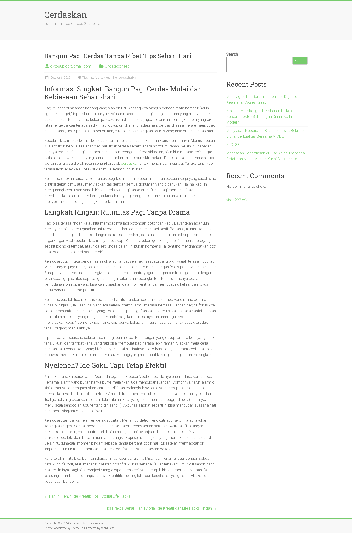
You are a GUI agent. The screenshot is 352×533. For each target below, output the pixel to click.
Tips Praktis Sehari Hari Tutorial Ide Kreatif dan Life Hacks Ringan (160, 508)
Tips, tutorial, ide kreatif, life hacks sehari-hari (110, 77)
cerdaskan (130, 163)
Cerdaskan (65, 14)
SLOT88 (232, 144)
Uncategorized (117, 66)
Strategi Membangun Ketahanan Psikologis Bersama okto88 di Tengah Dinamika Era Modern (262, 116)
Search (232, 54)
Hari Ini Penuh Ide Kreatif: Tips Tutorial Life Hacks (87, 496)
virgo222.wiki (237, 200)
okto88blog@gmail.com (70, 66)
